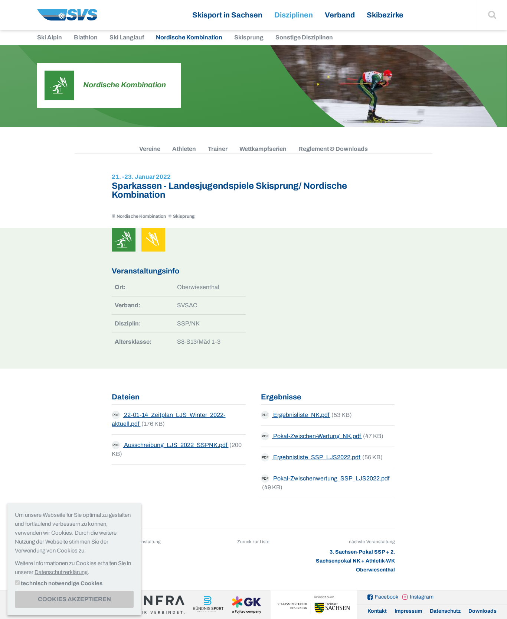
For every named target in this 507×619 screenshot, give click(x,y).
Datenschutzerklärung (61, 572)
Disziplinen (293, 15)
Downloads (482, 611)
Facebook (386, 597)
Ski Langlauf (126, 37)
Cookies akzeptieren (74, 599)
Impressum (408, 611)
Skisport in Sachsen (227, 15)
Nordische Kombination (189, 37)
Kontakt (377, 611)
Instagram (422, 597)
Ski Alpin (49, 37)
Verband (340, 15)
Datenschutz (445, 611)
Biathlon (86, 37)
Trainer (218, 149)
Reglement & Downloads (333, 149)
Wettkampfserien (263, 149)
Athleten (184, 149)
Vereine (149, 149)
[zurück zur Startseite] (67, 17)
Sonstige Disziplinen (304, 37)
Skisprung (249, 37)
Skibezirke (385, 15)
